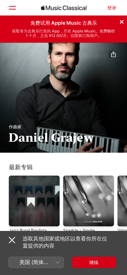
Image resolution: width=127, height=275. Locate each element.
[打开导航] (12, 8)
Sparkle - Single (79, 230)
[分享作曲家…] (113, 55)
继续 (93, 262)
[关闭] (121, 21)
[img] (63, 7)
